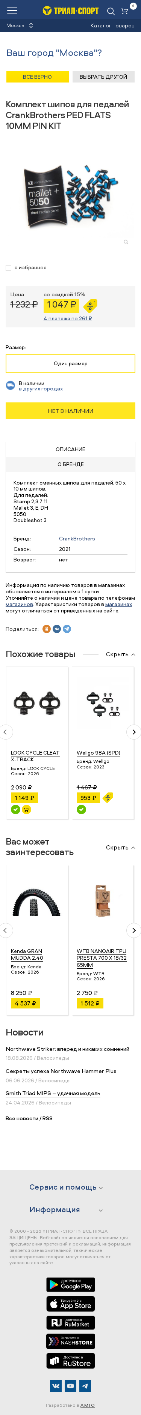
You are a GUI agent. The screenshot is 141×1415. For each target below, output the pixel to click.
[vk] (57, 629)
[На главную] (70, 10)
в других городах (41, 388)
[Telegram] (85, 1386)
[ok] (46, 629)
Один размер (71, 363)
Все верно (37, 76)
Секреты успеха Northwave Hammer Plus (61, 1071)
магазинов (19, 604)
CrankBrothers (77, 538)
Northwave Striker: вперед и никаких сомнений (67, 1049)
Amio (87, 1405)
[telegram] (67, 629)
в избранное (31, 267)
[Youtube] (70, 1386)
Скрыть (117, 654)
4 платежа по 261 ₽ (68, 318)
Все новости (22, 1118)
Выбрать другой (103, 76)
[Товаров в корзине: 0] (126, 11)
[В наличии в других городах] (81, 809)
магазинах (118, 604)
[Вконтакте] (56, 1386)
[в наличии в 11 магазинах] (15, 809)
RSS (47, 1118)
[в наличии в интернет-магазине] (26, 809)
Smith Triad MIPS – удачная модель (53, 1093)
